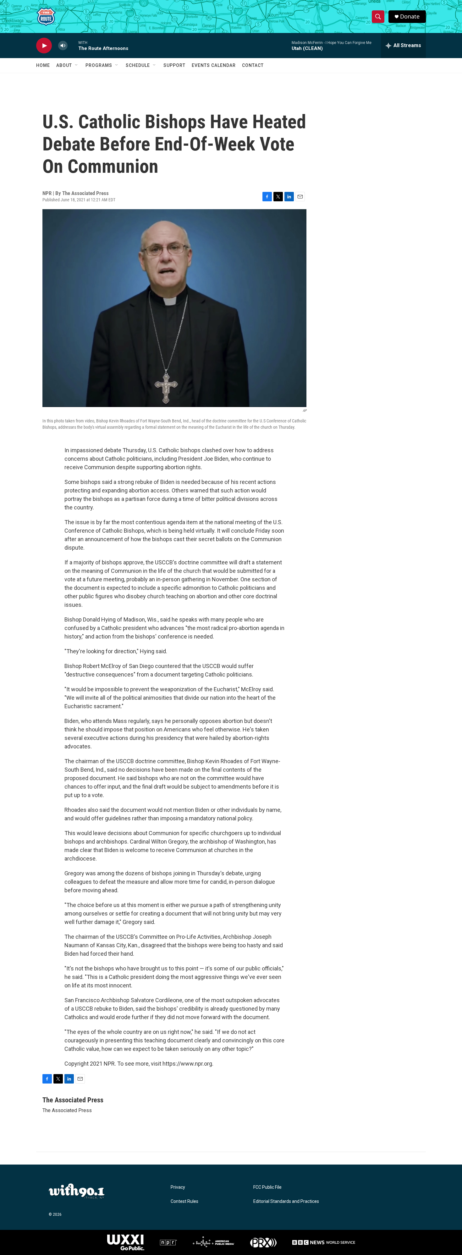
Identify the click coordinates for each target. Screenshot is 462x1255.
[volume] (63, 46)
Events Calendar (214, 65)
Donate (410, 16)
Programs (98, 65)
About (64, 65)
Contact (253, 65)
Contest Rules (184, 1201)
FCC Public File (267, 1187)
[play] (44, 45)
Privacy (178, 1187)
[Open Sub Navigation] (76, 65)
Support (174, 65)
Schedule (138, 65)
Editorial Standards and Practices (286, 1201)
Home (43, 65)
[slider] (73, 45)
